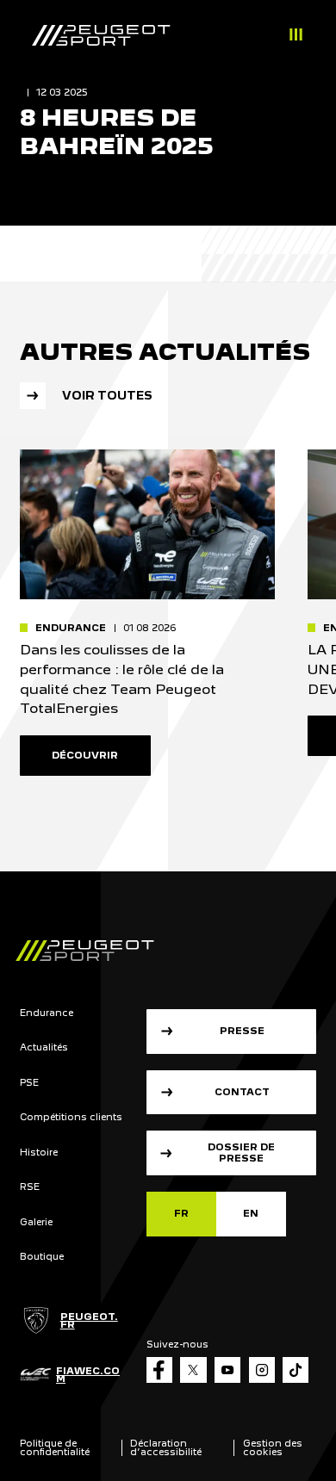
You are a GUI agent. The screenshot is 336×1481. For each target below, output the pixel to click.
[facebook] (159, 1370)
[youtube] (227, 1370)
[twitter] (193, 1370)
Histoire (39, 1152)
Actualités (44, 1047)
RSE (30, 1187)
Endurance (46, 1013)
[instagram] (262, 1370)
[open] (296, 36)
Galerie (36, 1222)
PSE (29, 1082)
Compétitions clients (71, 1117)
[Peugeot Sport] (101, 36)
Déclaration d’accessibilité (166, 1447)
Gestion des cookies (272, 1447)
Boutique (42, 1256)
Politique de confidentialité (55, 1447)
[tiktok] (295, 1370)
